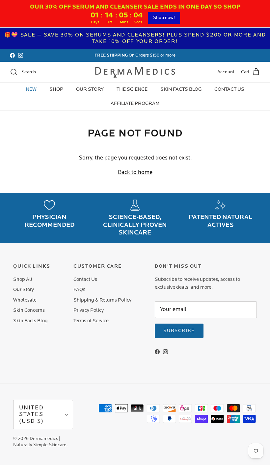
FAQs (79, 289)
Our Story (23, 289)
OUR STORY (90, 89)
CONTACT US (229, 89)
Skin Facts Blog (30, 321)
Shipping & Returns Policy (102, 300)
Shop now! (164, 17)
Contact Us (85, 279)
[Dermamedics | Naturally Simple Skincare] (135, 72)
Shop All (23, 279)
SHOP (56, 89)
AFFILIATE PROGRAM (135, 103)
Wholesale (25, 300)
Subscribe (179, 330)
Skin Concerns (29, 310)
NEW (31, 89)
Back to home (135, 172)
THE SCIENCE (132, 89)
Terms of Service (91, 321)
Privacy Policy (88, 310)
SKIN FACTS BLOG (181, 89)
